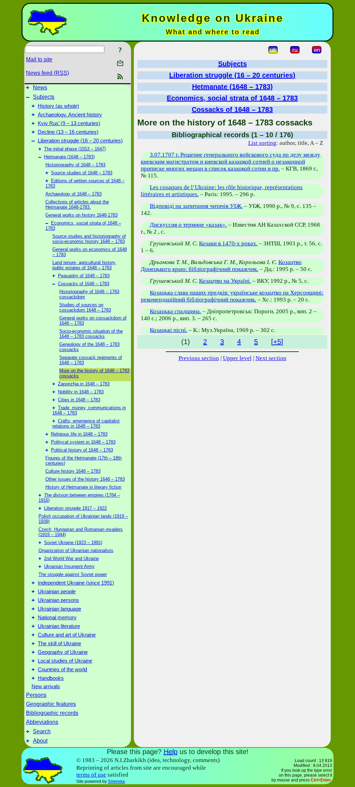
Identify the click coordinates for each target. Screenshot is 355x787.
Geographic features (51, 704)
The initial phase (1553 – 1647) (75, 148)
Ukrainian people (57, 591)
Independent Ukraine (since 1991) (76, 583)
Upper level (237, 358)
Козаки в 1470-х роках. (228, 243)
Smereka (116, 781)
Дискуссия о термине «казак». (188, 224)
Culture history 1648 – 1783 (73, 471)
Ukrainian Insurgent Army (69, 566)
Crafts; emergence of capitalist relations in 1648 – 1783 (86, 423)
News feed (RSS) (47, 73)
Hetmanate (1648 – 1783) (69, 156)
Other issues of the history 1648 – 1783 (85, 479)
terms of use (91, 774)
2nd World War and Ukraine (71, 558)
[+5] (277, 342)
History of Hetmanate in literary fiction (83, 487)
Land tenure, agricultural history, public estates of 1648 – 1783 (84, 265)
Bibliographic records (52, 713)
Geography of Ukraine (63, 652)
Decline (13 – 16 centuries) (68, 132)
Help (171, 751)
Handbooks (51, 678)
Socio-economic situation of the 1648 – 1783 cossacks (91, 334)
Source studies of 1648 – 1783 (81, 172)
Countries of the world (62, 669)
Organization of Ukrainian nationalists (75, 550)
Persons (36, 695)
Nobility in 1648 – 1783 (81, 391)
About (40, 741)
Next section (271, 358)
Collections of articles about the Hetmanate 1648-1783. (77, 204)
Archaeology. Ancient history (70, 114)
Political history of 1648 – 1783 (82, 450)
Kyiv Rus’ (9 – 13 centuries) (69, 123)
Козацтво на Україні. (225, 281)
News (40, 87)
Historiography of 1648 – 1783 (75, 164)
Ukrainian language (59, 609)
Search (42, 731)
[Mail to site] (120, 62)
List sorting (262, 143)
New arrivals (46, 686)
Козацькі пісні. (168, 330)
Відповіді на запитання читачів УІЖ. (196, 206)
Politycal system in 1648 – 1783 (83, 442)
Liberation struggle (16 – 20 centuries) (80, 140)
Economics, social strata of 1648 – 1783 (232, 98)
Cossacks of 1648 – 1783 (83, 283)
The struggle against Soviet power (72, 574)
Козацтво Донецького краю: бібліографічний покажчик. (221, 265)
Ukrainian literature (59, 626)
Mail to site (39, 59)
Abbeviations (42, 722)
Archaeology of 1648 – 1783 (73, 193)
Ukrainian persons (58, 600)
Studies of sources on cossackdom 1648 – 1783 (85, 307)
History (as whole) (58, 106)
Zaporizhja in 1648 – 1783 (84, 383)
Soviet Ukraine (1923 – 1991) (73, 542)
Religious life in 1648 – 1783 (79, 434)
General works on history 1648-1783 (81, 215)
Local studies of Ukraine (65, 661)
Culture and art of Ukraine (67, 635)
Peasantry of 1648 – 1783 (84, 275)
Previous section (199, 358)
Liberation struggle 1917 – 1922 (75, 508)
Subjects (43, 97)
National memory (57, 617)
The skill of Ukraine (59, 643)
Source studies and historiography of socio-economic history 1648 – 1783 (89, 239)
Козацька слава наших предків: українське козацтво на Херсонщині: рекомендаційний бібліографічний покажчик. (232, 296)
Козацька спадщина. (175, 311)
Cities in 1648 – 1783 (79, 399)
